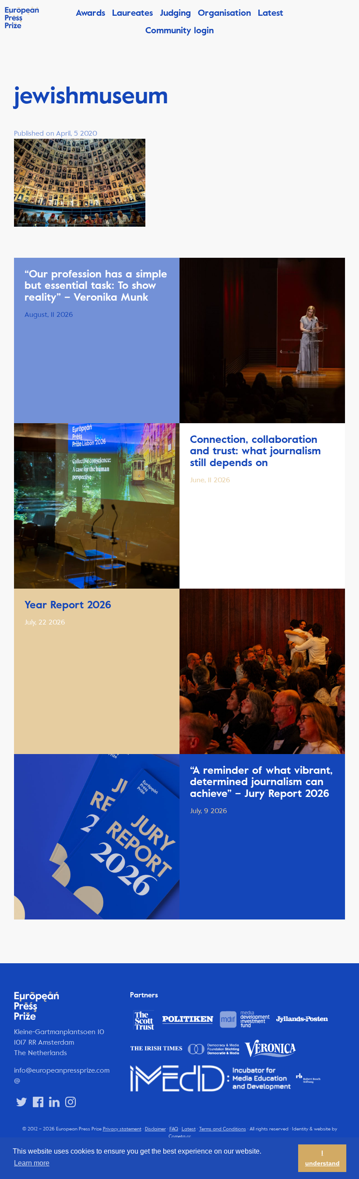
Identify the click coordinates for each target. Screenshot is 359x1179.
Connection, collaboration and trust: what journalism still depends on (255, 451)
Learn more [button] (31, 1163)
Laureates (132, 13)
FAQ (173, 1129)
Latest (270, 13)
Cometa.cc (180, 1136)
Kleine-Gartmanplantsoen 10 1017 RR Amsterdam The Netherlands (59, 1042)
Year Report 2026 (68, 605)
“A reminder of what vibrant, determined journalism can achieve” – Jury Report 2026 (261, 782)
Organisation (224, 13)
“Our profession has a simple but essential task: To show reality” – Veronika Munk (96, 285)
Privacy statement (122, 1129)
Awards (90, 13)
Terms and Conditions (222, 1129)
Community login (179, 30)
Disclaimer (155, 1129)
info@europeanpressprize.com (61, 1070)
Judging (175, 13)
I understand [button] (322, 1158)
